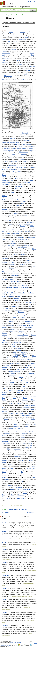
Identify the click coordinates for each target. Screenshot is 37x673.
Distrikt (7, 161)
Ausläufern (6, 58)
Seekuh (10, 215)
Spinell (26, 148)
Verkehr (31, 453)
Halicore (15, 215)
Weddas (6, 479)
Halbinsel (4, 196)
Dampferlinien (12, 375)
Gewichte (30, 413)
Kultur (13, 346)
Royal (31, 325)
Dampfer (4, 411)
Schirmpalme (15, 306)
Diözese (19, 294)
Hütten (34, 266)
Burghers (27, 231)
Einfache (29, 260)
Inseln (25, 74)
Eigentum (4, 468)
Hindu (13, 243)
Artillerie (33, 405)
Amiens (11, 464)
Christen (24, 285)
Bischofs (4, 296)
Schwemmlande (23, 152)
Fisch (29, 365)
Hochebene (19, 64)
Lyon (12, 495)
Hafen (3, 79)
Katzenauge (10, 150)
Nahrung (12, 264)
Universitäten (28, 327)
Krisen (12, 363)
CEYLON (4, 531)
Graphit (17, 144)
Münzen (18, 413)
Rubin (17, 148)
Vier (14, 380)
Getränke (22, 264)
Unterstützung (13, 642)
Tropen (31, 180)
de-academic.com (6, 3)
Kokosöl (24, 354)
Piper (21, 184)
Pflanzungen (17, 342)
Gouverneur (5, 392)
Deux (3, 495)
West (14, 398)
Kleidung (4, 262)
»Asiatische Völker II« (11, 229)
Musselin (27, 262)
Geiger (9, 491)
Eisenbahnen (11, 382)
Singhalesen (30, 222)
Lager (23, 144)
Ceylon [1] (5, 612)
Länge (3, 60)
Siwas (8, 273)
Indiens (21, 159)
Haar (12, 256)
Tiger (12, 198)
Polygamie (5, 258)
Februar (21, 177)
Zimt (25, 352)
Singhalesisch (22, 247)
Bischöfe (22, 293)
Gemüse (33, 335)
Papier (6, 308)
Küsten (16, 213)
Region (12, 192)
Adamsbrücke (6, 53)
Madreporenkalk (14, 142)
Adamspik (32, 66)
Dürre (24, 161)
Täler (19, 72)
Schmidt (20, 487)
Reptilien (18, 205)
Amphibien (5, 209)
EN (28, 1)
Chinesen (25, 229)
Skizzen (14, 317)
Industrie (29, 359)
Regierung (12, 428)
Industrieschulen (21, 325)
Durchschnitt (5, 62)
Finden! (33, 10)
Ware (26, 426)
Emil (16, 487)
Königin (18, 392)
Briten (11, 468)
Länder (17, 188)
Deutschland (17, 371)
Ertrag (21, 156)
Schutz (22, 79)
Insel (26, 37)
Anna (21, 481)
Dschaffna (14, 161)
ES (31, 1)
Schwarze (15, 254)
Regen (8, 167)
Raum (16, 79)
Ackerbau (10, 325)
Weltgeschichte (27, 489)
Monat (12, 171)
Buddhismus (14, 272)
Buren (3, 231)
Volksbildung (22, 317)
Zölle (23, 415)
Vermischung (23, 239)
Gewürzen (7, 433)
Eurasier (22, 226)
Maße (23, 413)
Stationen (17, 300)
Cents (6, 419)
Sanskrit (11, 32)
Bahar (34, 424)
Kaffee (3, 340)
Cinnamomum (6, 184)
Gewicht (15, 426)
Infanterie (27, 405)
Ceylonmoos (30, 512)
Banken (23, 380)
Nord (3, 398)
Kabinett (4, 394)
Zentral (25, 398)
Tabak (22, 352)
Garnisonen (25, 407)
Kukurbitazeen (19, 186)
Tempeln (4, 279)
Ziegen (9, 358)
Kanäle (11, 390)
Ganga (23, 134)
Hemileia (4, 342)
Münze (12, 417)
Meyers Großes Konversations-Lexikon (18, 15)
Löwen (25, 493)
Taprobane (18, 35)
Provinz (4, 400)
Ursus (25, 199)
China (14, 352)
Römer (18, 431)
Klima (10, 157)
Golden (10, 485)
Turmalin (4, 150)
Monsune (19, 167)
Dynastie (22, 437)
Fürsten (22, 435)
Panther (4, 199)
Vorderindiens (6, 182)
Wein (10, 367)
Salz (13, 154)
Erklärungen (10, 18)
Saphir (13, 148)
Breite (18, 60)
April (24, 167)
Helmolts (19, 489)
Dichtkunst (21, 312)
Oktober (33, 167)
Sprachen (4, 333)
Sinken (22, 359)
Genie (3, 407)
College (4, 327)
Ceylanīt (6, 512)
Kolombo (13, 169)
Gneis (29, 144)
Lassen (8, 498)
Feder (30, 306)
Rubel (18, 348)
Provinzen (33, 396)
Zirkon (22, 148)
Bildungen (27, 140)
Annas (26, 417)
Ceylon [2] (5, 625)
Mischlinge (7, 233)
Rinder (25, 356)
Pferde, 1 (15, 356)
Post (5, 388)
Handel (18, 363)
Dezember (5, 180)
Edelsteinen (7, 148)
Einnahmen (25, 400)
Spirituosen (5, 367)
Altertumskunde (20, 498)
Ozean (4, 39)
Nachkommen (27, 224)
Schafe (34, 356)
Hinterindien (17, 449)
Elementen (11, 245)
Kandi (3, 294)
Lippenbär (20, 199)
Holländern (16, 233)
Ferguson (21, 495)
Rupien (11, 371)
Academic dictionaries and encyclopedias (15, 7)
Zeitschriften (22, 331)
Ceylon (4, 522)
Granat (31, 148)
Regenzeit (25, 133)
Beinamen (22, 32)
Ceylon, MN (5, 575)
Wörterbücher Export (5, 645)
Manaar (15, 41)
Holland (4, 462)
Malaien (32, 226)
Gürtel (32, 55)
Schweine (18, 358)
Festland (4, 51)
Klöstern (12, 279)
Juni (9, 178)
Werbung (19, 642)
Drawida (13, 241)
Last (22, 203)
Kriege (21, 460)
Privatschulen (28, 321)
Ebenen (4, 175)
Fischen (25, 335)
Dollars (33, 419)
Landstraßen (19, 390)
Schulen (11, 321)
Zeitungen (13, 331)
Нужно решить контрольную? (18, 509)
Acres (8, 338)
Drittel (32, 53)
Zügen (34, 249)
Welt (15, 424)
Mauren (19, 224)
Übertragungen (6, 310)
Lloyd (21, 377)
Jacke (9, 262)
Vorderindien (22, 39)
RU (24, 1)
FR (34, 1)
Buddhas (16, 281)
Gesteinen (12, 138)
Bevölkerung (7, 220)
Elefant (23, 201)
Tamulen (9, 224)
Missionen (16, 298)
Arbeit (18, 296)
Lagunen (23, 154)
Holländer (17, 456)
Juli (12, 180)
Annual (29, 468)
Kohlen (7, 365)
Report (33, 468)
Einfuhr (33, 363)
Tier (22, 472)
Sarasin (33, 477)
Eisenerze (20, 146)
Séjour (18, 496)
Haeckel (4, 477)
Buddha (30, 443)
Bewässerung (12, 165)
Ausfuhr (27, 367)
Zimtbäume (27, 182)
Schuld (10, 403)
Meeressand (5, 142)
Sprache (26, 245)
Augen (23, 254)
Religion (4, 272)
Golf (9, 41)
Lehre (11, 281)
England (31, 460)
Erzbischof (5, 293)
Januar (19, 171)
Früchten (20, 335)
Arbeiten (23, 315)
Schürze (14, 262)
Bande (12, 489)
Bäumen (11, 268)
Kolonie (33, 400)
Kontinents (13, 49)
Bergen (28, 70)
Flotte (32, 409)
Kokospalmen (8, 76)
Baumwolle (18, 354)
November (5, 169)
